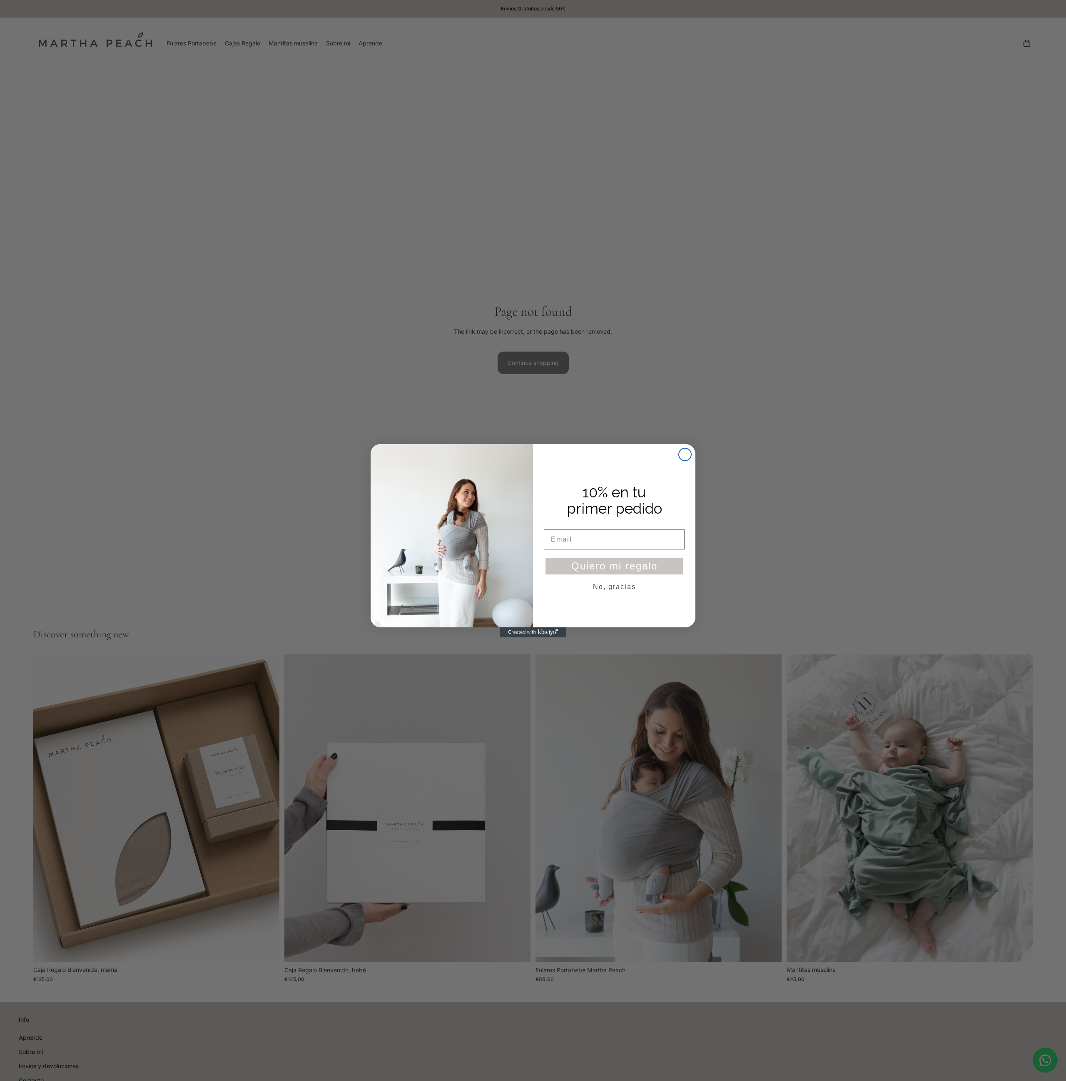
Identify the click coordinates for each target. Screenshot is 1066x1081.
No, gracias (614, 586)
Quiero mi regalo (614, 565)
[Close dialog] (685, 454)
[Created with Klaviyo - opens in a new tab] (533, 632)
